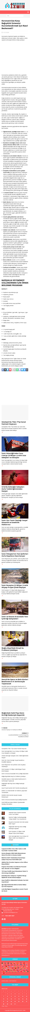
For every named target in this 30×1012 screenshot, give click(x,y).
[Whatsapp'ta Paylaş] (17, 369)
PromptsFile (23, 953)
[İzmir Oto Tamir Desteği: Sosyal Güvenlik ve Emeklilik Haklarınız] (15, 511)
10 (15, 996)
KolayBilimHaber (20, 937)
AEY (21, 938)
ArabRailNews (5, 952)
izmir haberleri (12, 981)
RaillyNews (4, 950)
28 (3, 1004)
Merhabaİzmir (5, 933)
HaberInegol (5, 938)
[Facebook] (3, 919)
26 (22, 1001)
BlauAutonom (16, 952)
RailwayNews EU (6, 955)
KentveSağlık (11, 945)
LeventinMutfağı (18, 945)
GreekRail (22, 952)
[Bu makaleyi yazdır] (15, 369)
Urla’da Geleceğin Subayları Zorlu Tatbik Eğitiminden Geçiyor (13, 489)
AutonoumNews (11, 950)
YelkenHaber (19, 933)
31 (15, 1004)
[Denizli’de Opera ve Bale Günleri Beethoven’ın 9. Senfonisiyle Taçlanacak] (15, 670)
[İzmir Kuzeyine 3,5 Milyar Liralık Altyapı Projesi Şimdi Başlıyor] (15, 575)
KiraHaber (17, 938)
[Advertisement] (15, 57)
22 (7, 1001)
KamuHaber (4, 935)
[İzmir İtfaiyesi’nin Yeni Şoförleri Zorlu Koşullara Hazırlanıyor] (15, 544)
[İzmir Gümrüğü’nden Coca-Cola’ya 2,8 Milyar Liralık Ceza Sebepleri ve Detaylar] (15, 444)
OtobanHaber (11, 938)
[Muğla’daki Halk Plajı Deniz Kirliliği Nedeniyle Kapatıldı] (15, 703)
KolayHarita (19, 943)
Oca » (6, 1006)
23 (11, 1001)
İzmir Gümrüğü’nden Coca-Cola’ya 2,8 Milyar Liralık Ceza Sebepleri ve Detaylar (14, 455)
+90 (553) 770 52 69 (7, 910)
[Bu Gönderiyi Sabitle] (10, 369)
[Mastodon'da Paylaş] (19, 369)
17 (15, 999)
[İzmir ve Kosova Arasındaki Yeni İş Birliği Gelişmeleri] (15, 607)
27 (26, 1001)
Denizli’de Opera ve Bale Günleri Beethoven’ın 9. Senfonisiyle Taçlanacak (15, 681)
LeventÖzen (19, 930)
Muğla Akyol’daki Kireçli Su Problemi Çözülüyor (13, 649)
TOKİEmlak (10, 947)
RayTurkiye (25, 943)
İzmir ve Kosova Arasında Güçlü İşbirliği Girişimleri (14, 799)
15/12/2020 (6, 32)
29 (7, 1004)
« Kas (3, 1006)
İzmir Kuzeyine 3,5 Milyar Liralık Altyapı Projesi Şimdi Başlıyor (15, 586)
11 (18, 996)
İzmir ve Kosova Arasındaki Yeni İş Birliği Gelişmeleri (15, 618)
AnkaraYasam (11, 932)
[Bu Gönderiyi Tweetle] (5, 369)
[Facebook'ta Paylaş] (3, 369)
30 (11, 1004)
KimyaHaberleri (12, 930)
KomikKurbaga (12, 943)
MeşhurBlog (4, 947)
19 (22, 999)
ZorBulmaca (4, 945)
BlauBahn (17, 950)
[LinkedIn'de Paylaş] (7, 369)
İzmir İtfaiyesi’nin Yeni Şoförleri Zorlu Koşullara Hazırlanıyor (15, 555)
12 (22, 996)
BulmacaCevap (5, 943)
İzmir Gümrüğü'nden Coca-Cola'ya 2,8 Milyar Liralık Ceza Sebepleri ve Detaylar (18, 838)
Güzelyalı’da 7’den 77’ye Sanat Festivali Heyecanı (14, 423)
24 (15, 1001)
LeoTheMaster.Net (11, 937)
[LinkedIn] (5, 919)
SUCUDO (4, 928)
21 (3, 1001)
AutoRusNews (16, 953)
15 (7, 999)
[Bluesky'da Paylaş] (24, 369)
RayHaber (16, 845)
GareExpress (23, 950)
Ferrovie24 (4, 953)
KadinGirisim (5, 932)
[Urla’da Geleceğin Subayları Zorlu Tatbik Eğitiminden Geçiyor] (15, 477)
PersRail (11, 952)
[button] (28, 12)
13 (26, 996)
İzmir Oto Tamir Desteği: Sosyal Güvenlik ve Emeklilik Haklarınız (14, 522)
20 (26, 999)
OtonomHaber (5, 930)
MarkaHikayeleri (6, 940)
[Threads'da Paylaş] (27, 369)
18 (18, 999)
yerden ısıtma (5, 981)
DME (12, 953)
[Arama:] (15, 15)
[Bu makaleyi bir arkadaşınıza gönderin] (12, 369)
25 (18, 1001)
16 (11, 999)
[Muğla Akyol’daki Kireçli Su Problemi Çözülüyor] (15, 638)
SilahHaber (4, 937)
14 (3, 999)
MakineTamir (16, 935)
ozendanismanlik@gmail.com (10, 912)
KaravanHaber (12, 933)
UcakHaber (10, 935)
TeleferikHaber (15, 928)
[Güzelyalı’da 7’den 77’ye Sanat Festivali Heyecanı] (15, 412)
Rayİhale (24, 945)
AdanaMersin (18, 932)
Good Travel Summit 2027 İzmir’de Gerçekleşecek (14, 788)
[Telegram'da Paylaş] (22, 369)
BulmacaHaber (13, 940)
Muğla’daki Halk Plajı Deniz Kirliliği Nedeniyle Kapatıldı (13, 714)
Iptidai (21, 935)
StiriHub (9, 953)
